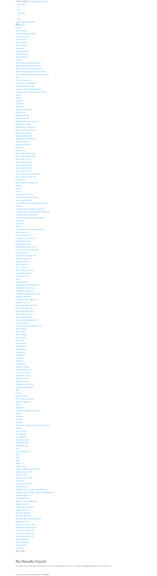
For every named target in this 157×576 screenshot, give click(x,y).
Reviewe (19, 416)
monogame (20, 355)
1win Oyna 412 (22, 42)
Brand (18, 185)
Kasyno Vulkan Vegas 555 (26, 320)
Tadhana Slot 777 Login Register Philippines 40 (35, 492)
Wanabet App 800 (23, 513)
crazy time (20, 220)
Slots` (18, 460)
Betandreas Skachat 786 (25, 130)
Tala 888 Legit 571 (23, 495)
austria (18, 95)
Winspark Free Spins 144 (26, 527)
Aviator (18, 98)
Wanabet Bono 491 (23, 516)
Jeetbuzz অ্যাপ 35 (22, 302)
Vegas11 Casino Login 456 (26, 501)
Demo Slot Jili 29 (22, 232)
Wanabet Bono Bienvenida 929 (28, 519)
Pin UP (18, 393)
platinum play (21, 396)
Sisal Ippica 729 (22, 440)
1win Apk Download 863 (25, 33)
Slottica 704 (20, 466)
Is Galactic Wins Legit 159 (26, 299)
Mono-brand (21, 343)
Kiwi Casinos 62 (22, 323)
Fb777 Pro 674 (21, 267)
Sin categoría (21, 434)
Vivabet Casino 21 (23, 510)
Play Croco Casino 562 (25, 399)
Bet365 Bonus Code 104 (25, 127)
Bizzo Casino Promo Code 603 (28, 174)
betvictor (19, 147)
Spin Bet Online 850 (24, 478)
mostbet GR (20, 364)
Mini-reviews (21, 334)
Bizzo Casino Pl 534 (23, 168)
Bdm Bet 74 (20, 112)
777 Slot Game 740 (23, 80)
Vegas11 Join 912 (22, 504)
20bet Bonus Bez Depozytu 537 (28, 63)
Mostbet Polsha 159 (24, 369)
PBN (17, 390)
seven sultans (21, 431)
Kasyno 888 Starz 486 (24, 311)
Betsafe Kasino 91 (23, 141)
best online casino (23, 124)
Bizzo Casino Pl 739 (23, 171)
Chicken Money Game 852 (26, 215)
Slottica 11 (20, 463)
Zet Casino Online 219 (25, 533)
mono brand (21, 337)
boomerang (20, 180)
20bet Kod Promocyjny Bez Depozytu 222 (32, 74)
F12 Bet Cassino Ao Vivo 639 (27, 250)
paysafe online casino (24, 387)
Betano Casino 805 (23, 133)
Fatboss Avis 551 (22, 261)
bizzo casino (21, 150)
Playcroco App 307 (23, 402)
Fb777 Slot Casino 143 (25, 270)
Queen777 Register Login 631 (28, 410)
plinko (18, 405)
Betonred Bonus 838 (24, 136)
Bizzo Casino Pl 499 (23, 165)
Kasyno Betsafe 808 (24, 317)
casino (18, 191)
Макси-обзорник (22, 539)
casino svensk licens (24, 200)
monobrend (20, 352)
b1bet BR (19, 106)
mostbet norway (22, 367)
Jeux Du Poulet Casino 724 (26, 305)
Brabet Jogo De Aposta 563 (26, 182)
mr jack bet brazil (23, 372)
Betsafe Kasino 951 (23, 144)
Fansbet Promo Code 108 (26, 255)
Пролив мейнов (22, 542)
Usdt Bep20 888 (22, 498)
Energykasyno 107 (23, 241)
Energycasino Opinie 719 (26, 238)
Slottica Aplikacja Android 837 (28, 469)
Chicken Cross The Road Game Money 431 (33, 212)
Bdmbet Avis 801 (22, 118)
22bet (18, 77)
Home (18, 28)
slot (17, 448)
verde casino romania (24, 507)
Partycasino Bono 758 (24, 384)
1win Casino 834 (22, 36)
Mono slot (20, 340)
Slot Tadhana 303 (23, 451)
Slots (18, 454)
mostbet (19, 361)
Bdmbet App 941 (22, 115)
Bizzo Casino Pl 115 (23, 159)
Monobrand (20, 346)
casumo (19, 206)
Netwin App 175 (22, 378)
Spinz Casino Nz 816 (24, 483)
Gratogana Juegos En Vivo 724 (28, 294)
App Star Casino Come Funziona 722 (30, 92)
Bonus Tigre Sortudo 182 (26, 177)
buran (18, 188)
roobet (18, 428)
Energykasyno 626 (23, 244)
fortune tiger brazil (23, 273)
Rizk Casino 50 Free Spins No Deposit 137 (33, 425)
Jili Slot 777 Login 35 (24, 308)
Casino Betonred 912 (24, 194)
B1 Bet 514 (20, 104)
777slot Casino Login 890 (26, 83)
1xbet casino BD (22, 51)
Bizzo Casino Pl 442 (23, 162)
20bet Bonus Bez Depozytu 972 (28, 68)
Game (18, 279)
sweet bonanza (22, 486)
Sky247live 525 (22, 445)
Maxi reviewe (21, 329)
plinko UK (20, 408)
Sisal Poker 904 (22, 443)
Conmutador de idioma (25, 22)
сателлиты (20, 548)
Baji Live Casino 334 (24, 109)
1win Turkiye (21, 45)
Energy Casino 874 (23, 235)
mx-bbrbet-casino (23, 375)
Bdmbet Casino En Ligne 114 (27, 121)
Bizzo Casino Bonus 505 (25, 156)
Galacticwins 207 (22, 276)
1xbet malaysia (22, 54)
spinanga (19, 481)
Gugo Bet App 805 (23, 296)
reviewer (19, 422)
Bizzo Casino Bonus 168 (25, 153)
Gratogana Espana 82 (24, 291)
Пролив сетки (21, 545)
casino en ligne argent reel (27, 197)
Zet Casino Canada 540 (25, 530)
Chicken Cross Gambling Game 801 (30, 209)
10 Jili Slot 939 (21, 30)
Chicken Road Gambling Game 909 (30, 218)
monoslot (19, 358)
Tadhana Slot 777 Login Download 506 (31, 489)
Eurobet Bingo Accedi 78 (26, 247)
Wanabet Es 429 (22, 521)
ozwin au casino (22, 381)
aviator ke (20, 101)
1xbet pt (19, 60)
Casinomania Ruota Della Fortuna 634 (31, 203)
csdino (18, 226)
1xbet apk (20, 48)
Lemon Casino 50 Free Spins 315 (29, 326)
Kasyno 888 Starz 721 (24, 314)
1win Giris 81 (21, 39)
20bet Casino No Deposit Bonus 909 (30, 71)
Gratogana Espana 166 (25, 288)
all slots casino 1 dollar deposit (28, 89)
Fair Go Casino (21, 253)
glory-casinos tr (22, 282)
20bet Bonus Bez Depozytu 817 (28, 66)
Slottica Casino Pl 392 (24, 472)
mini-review (20, 331)
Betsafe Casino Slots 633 (26, 139)
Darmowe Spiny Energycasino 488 (29, 229)
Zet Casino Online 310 (25, 536)
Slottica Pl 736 (21, 475)
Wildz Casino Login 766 (25, 524)
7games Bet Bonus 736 (25, 86)
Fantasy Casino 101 (23, 258)
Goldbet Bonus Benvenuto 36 (28, 285)
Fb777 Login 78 (22, 264)
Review (18, 413)
